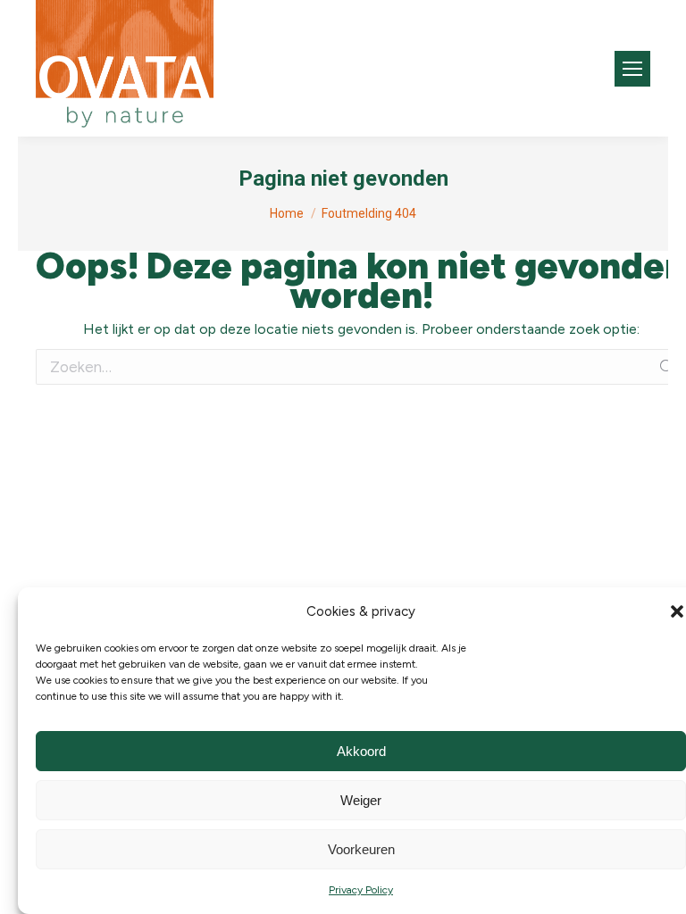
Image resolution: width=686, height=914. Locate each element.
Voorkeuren (361, 849)
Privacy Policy (361, 890)
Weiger (360, 800)
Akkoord (361, 751)
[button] (677, 611)
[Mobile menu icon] (632, 69)
